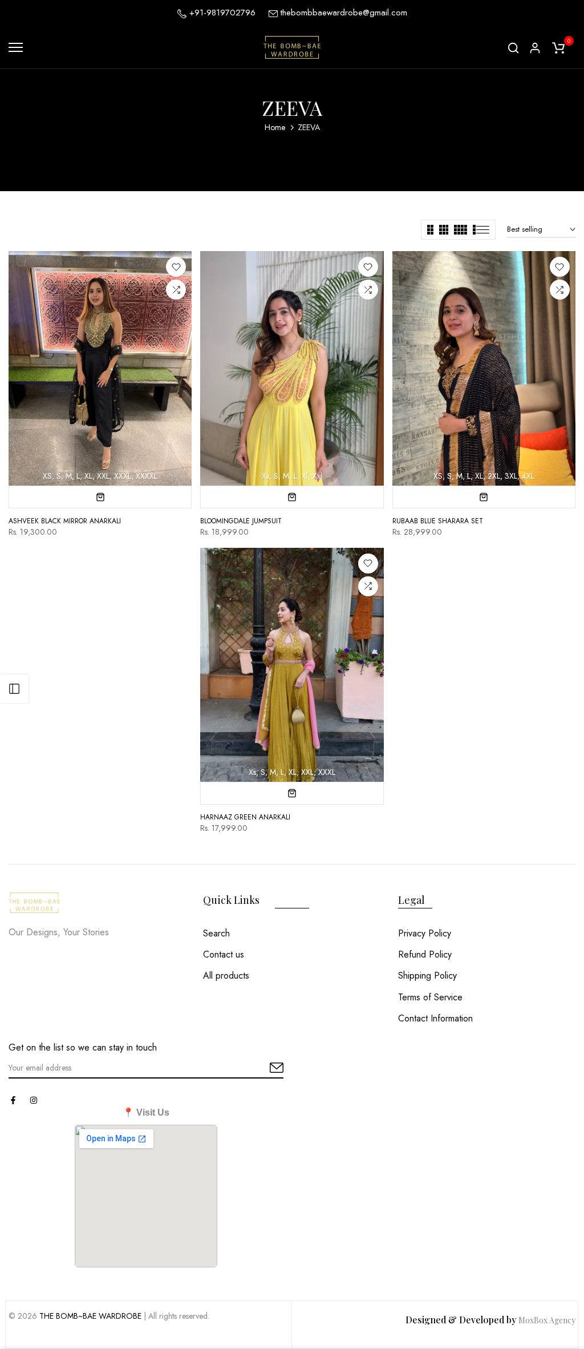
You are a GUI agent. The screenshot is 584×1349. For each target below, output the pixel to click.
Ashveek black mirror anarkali (65, 521)
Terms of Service (430, 997)
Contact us (223, 954)
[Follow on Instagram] (33, 1100)
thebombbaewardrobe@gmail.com (344, 12)
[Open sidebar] (14, 689)
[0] (558, 47)
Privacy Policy (424, 933)
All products (226, 975)
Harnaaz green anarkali (245, 817)
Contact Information (435, 1018)
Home (275, 127)
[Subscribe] (263, 1068)
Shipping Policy (427, 975)
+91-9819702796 (221, 12)
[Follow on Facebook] (13, 1100)
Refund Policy (425, 954)
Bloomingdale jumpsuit (241, 521)
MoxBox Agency (546, 1320)
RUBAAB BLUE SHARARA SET (437, 521)
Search (216, 933)
